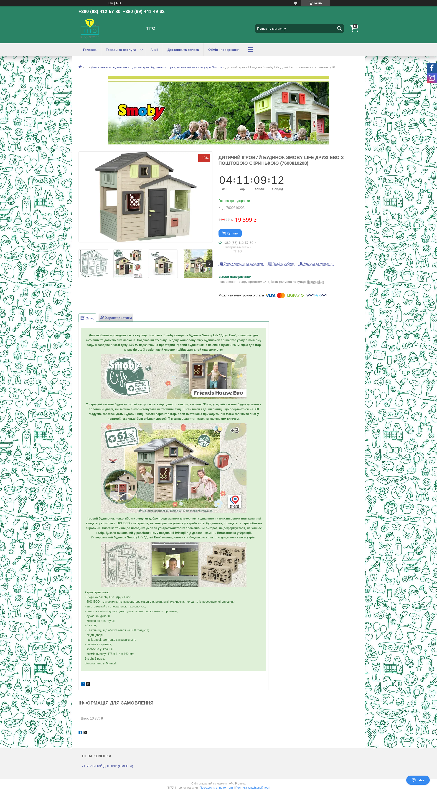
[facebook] (83, 685)
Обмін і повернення (223, 49)
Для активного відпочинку (110, 67)
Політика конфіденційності (252, 787)
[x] (88, 685)
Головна (90, 49)
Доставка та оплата (183, 49)
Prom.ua (240, 783)
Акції (154, 49)
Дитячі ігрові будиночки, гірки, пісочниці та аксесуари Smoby (177, 67)
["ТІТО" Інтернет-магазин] (90, 28)
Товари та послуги (121, 49)
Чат (421, 780)
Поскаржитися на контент (216, 787)
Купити (232, 233)
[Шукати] (339, 28)
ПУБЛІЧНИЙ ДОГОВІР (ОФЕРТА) (108, 766)
